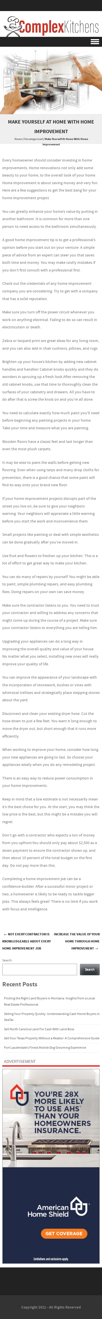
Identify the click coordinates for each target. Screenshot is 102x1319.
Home (18, 139)
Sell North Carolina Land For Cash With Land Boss (39, 1029)
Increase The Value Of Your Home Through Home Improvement (77, 941)
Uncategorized (33, 139)
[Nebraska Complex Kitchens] (51, 26)
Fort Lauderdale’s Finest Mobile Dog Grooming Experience (45, 1048)
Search (7, 960)
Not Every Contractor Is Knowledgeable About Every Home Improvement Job (26, 941)
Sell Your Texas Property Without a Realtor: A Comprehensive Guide (51, 1038)
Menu (51, 42)
